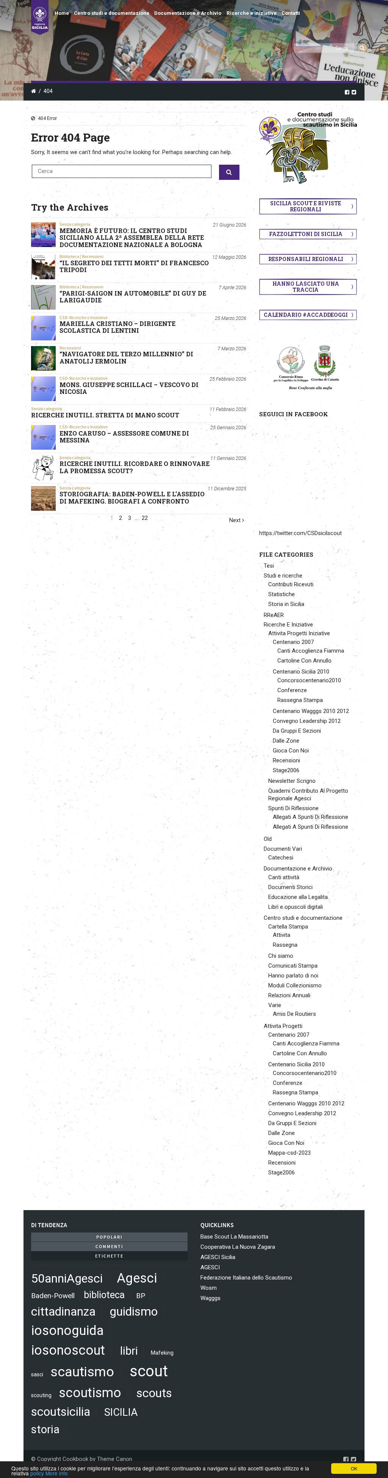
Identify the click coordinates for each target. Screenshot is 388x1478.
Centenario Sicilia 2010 (301, 671)
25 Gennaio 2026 (228, 427)
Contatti (291, 13)
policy (37, 1473)
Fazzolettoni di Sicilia (306, 234)
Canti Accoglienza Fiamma (310, 650)
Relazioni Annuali (289, 995)
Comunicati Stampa (293, 965)
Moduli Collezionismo (295, 985)
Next (235, 520)
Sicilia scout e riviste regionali (305, 206)
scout (149, 1371)
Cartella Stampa (288, 926)
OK (354, 1468)
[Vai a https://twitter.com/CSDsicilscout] (354, 92)
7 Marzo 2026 (231, 348)
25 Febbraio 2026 (228, 379)
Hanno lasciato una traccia (305, 286)
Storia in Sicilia (286, 604)
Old (268, 839)
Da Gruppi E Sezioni (297, 730)
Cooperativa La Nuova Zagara (237, 1246)
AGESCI (210, 1267)
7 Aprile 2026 (232, 287)
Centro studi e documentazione (111, 13)
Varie (274, 1005)
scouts (154, 1393)
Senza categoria (74, 224)
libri (129, 1350)
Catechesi (280, 857)
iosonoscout (68, 1350)
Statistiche (281, 594)
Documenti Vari (283, 848)
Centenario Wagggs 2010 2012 (311, 711)
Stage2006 (286, 770)
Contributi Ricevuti (290, 584)
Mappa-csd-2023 (289, 1152)
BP (140, 1295)
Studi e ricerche (283, 575)
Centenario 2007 (293, 642)
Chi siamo (280, 955)
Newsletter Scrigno (292, 781)
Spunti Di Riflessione (293, 808)
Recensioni (92, 256)
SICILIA (121, 1412)
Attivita (281, 935)
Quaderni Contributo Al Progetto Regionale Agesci (308, 794)
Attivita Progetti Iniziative (299, 633)
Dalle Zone (286, 740)
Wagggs (210, 1298)
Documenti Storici (290, 887)
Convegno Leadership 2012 (307, 721)
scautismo (82, 1372)
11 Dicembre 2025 (227, 488)
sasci (37, 1374)
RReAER (274, 615)
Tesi (269, 565)
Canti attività (283, 877)
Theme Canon (114, 1459)
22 (145, 518)
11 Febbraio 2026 (228, 409)
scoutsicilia (60, 1411)
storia (45, 1429)
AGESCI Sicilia (217, 1257)
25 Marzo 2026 (230, 318)
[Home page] (39, 17)
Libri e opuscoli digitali (295, 906)
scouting (41, 1395)
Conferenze (292, 690)
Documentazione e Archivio (187, 13)
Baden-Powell (53, 1295)
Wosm (208, 1287)
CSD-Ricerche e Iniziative (83, 318)
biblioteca (104, 1294)
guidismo (134, 1311)
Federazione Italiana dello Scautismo (246, 1277)
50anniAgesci (67, 1278)
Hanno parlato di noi (293, 975)
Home (62, 13)
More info (56, 1473)
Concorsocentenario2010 (309, 680)
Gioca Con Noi (291, 750)
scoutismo (90, 1392)
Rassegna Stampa (300, 700)
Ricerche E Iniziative (288, 624)
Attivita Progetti (283, 1026)
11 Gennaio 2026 (228, 458)
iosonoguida (67, 1330)
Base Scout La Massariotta (234, 1236)
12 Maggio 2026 (229, 257)
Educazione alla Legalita (298, 897)
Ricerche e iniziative (252, 13)
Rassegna (285, 944)
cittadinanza (63, 1311)
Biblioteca (69, 256)
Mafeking (162, 1353)
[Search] (362, 48)
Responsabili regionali (305, 259)
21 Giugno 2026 (229, 225)
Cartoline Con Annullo (304, 660)
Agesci (137, 1278)
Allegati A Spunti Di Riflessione (310, 817)
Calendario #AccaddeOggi (306, 314)
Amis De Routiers (294, 1014)
